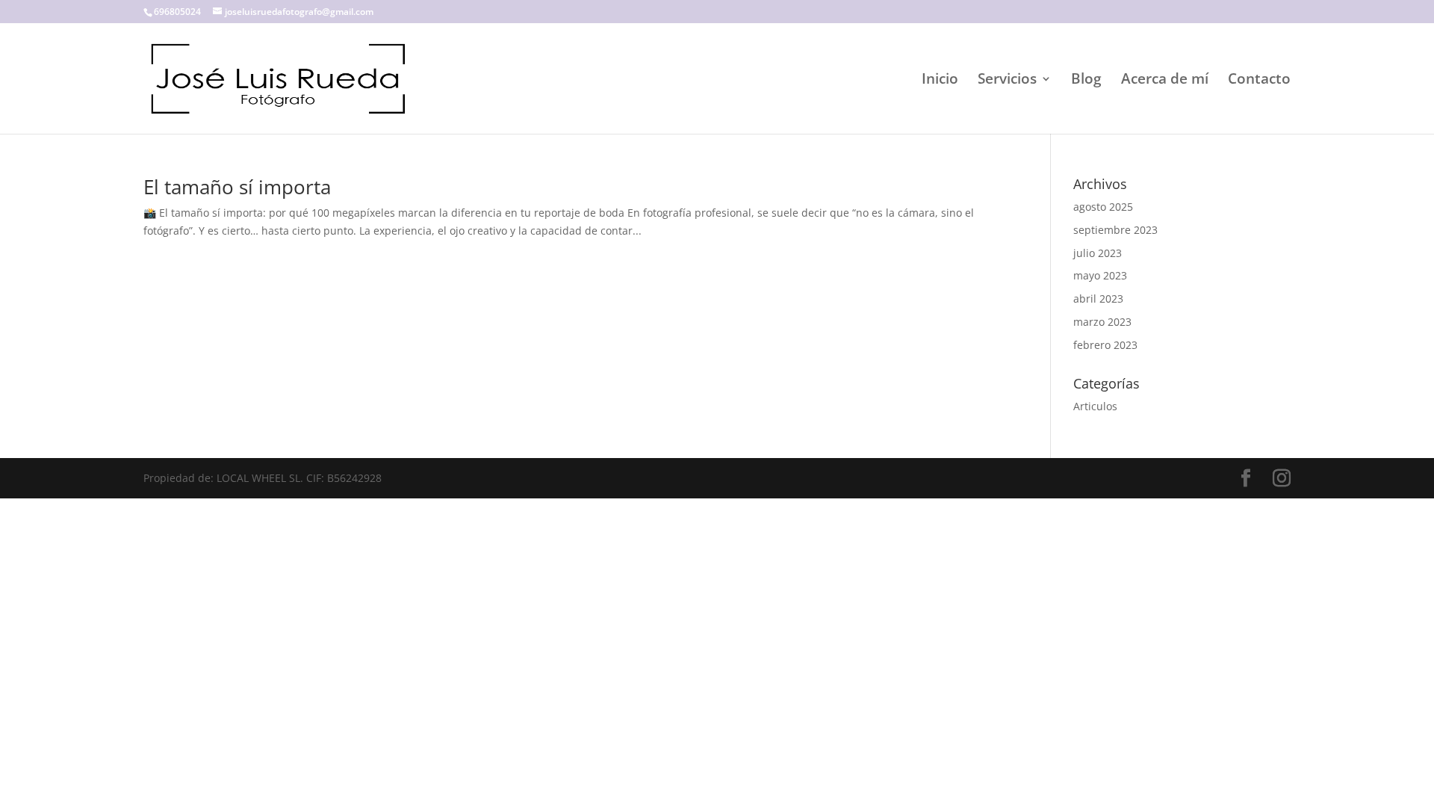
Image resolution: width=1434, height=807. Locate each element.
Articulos (1095, 406)
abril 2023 (1098, 298)
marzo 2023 (1102, 322)
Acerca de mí (1164, 80)
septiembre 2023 (1115, 230)
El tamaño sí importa (237, 186)
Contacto (1259, 80)
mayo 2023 (1100, 275)
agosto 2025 (1103, 207)
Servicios (1007, 80)
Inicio (940, 80)
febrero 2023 (1105, 345)
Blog (1086, 80)
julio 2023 (1097, 253)
